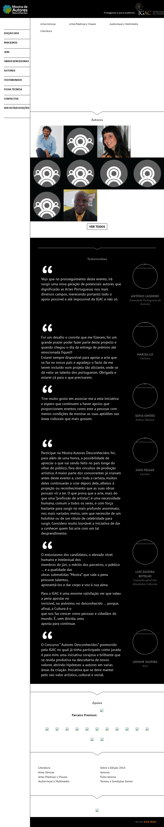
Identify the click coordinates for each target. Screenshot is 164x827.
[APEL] (67, 728)
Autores (9, 70)
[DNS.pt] (101, 710)
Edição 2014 (11, 33)
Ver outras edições (16, 108)
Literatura (44, 768)
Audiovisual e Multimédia (53, 781)
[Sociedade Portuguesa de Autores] (47, 728)
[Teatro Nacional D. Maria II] (137, 728)
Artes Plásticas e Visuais (52, 777)
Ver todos (97, 227)
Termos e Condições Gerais (116, 781)
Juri (6, 52)
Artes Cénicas (46, 772)
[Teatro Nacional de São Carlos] (92, 739)
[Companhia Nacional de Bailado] (147, 728)
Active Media (150, 821)
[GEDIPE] (87, 728)
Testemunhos (13, 80)
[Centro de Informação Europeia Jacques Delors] (127, 728)
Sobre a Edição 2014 (112, 768)
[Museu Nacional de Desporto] (117, 728)
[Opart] (102, 739)
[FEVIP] (77, 728)
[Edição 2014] (41, 9)
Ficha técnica (13, 89)
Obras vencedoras (16, 61)
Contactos (11, 98)
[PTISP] (107, 728)
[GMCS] (97, 728)
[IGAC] (134, 9)
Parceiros (10, 42)
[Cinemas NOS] (57, 728)
